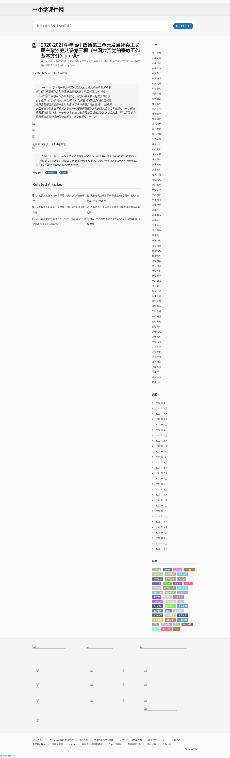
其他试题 (156, 134)
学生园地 (156, 199)
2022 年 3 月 (161, 435)
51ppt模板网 (115, 744)
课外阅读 (156, 361)
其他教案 (156, 128)
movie (72, 744)
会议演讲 (156, 98)
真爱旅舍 (152, 739)
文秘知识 (156, 280)
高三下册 (166, 629)
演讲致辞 (156, 296)
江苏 (168, 610)
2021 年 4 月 (161, 489)
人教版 (178, 583)
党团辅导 (156, 118)
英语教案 (156, 331)
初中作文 (156, 144)
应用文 (155, 235)
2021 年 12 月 (162, 451)
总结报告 (156, 245)
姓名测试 (176, 739)
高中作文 (156, 382)
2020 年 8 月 (161, 527)
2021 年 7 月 (161, 473)
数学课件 (156, 275)
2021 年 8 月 (161, 467)
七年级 (167, 569)
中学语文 (156, 88)
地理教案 (156, 179)
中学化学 (156, 58)
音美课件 (156, 372)
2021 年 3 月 (161, 494)
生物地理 (156, 316)
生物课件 (156, 326)
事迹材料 (156, 93)
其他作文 (156, 123)
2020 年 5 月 (161, 543)
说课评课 (156, 356)
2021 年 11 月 (162, 457)
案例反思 (156, 291)
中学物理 (156, 78)
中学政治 (156, 68)
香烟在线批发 (7, 756)
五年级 (167, 583)
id (164, 739)
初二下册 (158, 592)
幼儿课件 (156, 230)
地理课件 (156, 184)
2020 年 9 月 (161, 521)
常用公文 (156, 225)
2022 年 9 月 (161, 402)
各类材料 (156, 174)
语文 (156, 624)
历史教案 (156, 164)
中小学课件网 (48, 9)
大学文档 (156, 189)
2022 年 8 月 (161, 408)
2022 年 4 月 (161, 430)
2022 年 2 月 (161, 440)
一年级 (157, 569)
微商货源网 (57, 744)
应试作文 (156, 240)
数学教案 (156, 270)
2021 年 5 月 (161, 484)
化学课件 (156, 159)
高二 (177, 629)
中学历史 (156, 63)
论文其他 (156, 346)
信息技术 (156, 108)
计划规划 (183, 619)
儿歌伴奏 (83, 739)
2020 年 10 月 (162, 516)
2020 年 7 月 (161, 532)
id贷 (122, 739)
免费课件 (156, 113)
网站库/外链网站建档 (92, 744)
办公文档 (156, 149)
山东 (181, 601)
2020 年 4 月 (161, 548)
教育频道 (156, 265)
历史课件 (156, 169)
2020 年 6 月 (161, 538)
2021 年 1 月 (161, 505)
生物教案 (156, 321)
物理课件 (156, 306)
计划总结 (156, 341)
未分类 (49, 61)
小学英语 (156, 215)
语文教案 (156, 351)
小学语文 (156, 220)
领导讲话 (156, 377)
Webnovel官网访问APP (61, 739)
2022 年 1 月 (161, 446)
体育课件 (156, 103)
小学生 (155, 210)
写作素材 (156, 139)
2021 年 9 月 (161, 462)
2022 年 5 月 (161, 424)
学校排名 (151, 744)
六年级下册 (169, 587)
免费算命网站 (39, 744)
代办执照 (166, 744)
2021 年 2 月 (161, 500)
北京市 (157, 597)
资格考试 (156, 367)
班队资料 (156, 311)
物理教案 (156, 301)
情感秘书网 (136, 739)
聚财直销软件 (134, 744)
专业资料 (156, 53)
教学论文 (156, 260)
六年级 (157, 587)
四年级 (167, 597)
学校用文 (156, 194)
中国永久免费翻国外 (104, 739)
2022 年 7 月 (161, 413)
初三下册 (183, 587)
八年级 (188, 583)
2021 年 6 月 (161, 478)
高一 (64, 172)
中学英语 (156, 83)
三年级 (178, 569)
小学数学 (156, 204)
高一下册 (187, 624)
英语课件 (156, 336)
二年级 (157, 583)
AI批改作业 (37, 739)
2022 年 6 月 (161, 419)
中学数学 (156, 73)
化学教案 (156, 154)
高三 (156, 629)
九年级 (182, 578)
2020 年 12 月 (162, 511)
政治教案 (156, 250)
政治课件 (51, 172)
